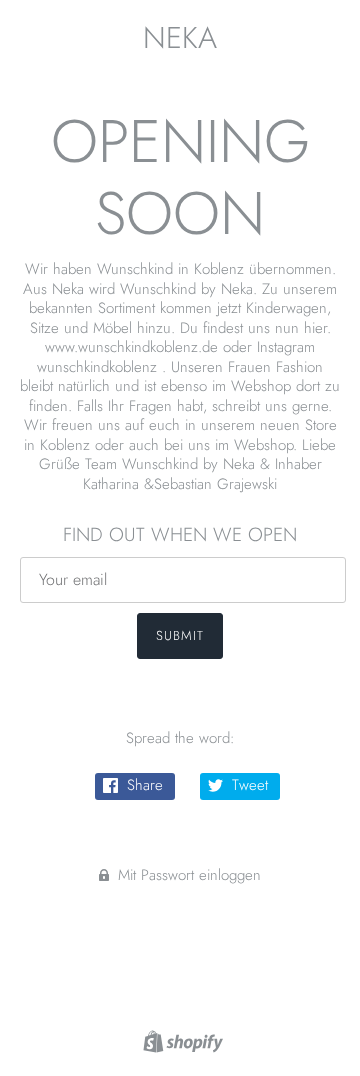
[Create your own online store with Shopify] (180, 1040)
